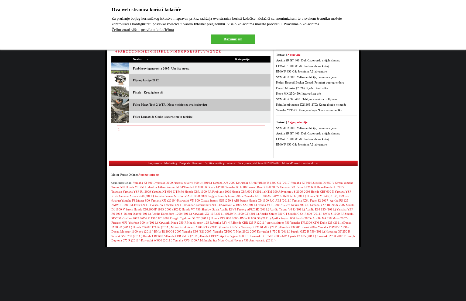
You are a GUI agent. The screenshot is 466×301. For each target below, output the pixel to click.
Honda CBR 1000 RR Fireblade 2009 (208, 191)
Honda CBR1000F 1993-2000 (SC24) (157, 209)
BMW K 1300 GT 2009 (154, 218)
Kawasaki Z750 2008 (330, 236)
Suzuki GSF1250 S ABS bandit (229, 200)
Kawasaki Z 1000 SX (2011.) (238, 204)
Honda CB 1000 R (195, 187)
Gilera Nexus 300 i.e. (296, 204)
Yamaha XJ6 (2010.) (164, 200)
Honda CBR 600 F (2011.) (248, 191)
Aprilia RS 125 (339, 200)
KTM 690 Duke (314, 187)
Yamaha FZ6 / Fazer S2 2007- (310, 200)
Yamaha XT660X (236, 187)
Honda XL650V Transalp (236, 227)
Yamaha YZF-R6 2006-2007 (327, 204)
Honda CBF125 (210, 236)
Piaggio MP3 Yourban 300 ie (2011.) (134, 222)
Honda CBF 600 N (322, 191)
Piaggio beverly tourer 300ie (226, 196)
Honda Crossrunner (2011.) (202, 204)
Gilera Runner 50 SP (171, 187)
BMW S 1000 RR (333, 213)
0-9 (117, 51)
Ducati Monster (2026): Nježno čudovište (302, 88)
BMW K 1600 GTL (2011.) (289, 196)
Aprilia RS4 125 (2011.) (321, 209)
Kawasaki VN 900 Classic (193, 200)
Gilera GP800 (216, 187)
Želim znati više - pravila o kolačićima (143, 30)
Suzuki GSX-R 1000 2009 (190, 196)
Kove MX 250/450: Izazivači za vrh (298, 93)
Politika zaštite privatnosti (220, 163)
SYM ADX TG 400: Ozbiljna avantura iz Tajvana (306, 99)
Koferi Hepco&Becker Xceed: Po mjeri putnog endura (310, 82)
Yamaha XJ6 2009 (224, 182)
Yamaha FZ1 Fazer (291, 187)
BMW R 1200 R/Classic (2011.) (131, 204)
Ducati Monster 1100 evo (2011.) (132, 231)
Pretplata (184, 163)
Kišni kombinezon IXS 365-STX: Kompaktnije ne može (311, 104)
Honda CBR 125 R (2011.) (249, 222)
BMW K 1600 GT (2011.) (242, 213)
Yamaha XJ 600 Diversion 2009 (153, 182)
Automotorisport (148, 174)
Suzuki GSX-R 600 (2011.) (305, 213)
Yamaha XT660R (302, 182)
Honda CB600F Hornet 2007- (298, 227)
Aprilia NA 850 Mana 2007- (330, 218)
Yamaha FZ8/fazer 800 (136, 200)
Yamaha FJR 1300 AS (257, 196)
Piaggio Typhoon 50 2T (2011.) (190, 218)
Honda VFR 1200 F (270, 204)
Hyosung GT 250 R (337, 231)
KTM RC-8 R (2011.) (266, 227)
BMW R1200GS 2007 (167, 231)
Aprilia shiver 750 (278, 222)
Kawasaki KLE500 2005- (266, 236)
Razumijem (233, 39)
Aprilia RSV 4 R (222, 222)
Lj (168, 51)
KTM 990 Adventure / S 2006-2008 (287, 191)
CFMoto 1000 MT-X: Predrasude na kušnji (303, 66)
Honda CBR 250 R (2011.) (183, 236)
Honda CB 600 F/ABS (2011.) (151, 227)
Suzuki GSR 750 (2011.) (126, 236)
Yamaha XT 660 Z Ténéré (168, 191)
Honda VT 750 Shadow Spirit (200, 209)
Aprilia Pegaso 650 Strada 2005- (291, 218)
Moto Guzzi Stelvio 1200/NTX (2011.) (195, 227)
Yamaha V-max (164, 196)
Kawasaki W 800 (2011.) (156, 240)
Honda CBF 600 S (154, 236)
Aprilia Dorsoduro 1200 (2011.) (172, 213)
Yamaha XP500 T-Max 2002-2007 (234, 231)
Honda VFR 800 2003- (225, 218)
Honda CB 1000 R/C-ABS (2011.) (270, 200)
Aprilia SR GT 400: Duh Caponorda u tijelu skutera (308, 60)
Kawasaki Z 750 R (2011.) (273, 231)
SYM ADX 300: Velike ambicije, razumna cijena (306, 77)
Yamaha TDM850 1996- (333, 227)
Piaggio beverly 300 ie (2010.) (192, 182)
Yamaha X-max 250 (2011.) (136, 196)
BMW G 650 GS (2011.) (255, 218)
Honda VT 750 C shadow (141, 187)
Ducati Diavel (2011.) (137, 213)
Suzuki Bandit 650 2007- (263, 187)
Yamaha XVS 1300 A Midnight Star (195, 240)
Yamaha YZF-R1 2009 (137, 191)
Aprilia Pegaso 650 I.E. (234, 236)
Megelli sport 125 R (199, 222)
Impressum (155, 163)
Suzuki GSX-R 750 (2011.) (308, 231)
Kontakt (197, 163)
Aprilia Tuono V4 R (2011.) (287, 209)
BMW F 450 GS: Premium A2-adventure (301, 71)
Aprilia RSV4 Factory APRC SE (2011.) (244, 209)
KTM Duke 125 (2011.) (328, 222)
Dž (142, 51)
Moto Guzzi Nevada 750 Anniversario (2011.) (247, 240)
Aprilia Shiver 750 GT (273, 213)
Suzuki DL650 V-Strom (328, 182)
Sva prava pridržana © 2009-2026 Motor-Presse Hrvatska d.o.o (278, 163)
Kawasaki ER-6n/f (247, 182)
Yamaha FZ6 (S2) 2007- (197, 231)
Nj (172, 51)
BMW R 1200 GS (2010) (274, 182)
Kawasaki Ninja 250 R (172, 222)
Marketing (170, 163)
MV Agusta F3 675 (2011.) (299, 236)
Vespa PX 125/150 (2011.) (168, 204)
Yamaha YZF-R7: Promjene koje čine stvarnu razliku (309, 110)
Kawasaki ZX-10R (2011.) (209, 213)
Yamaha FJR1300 (301, 222)
